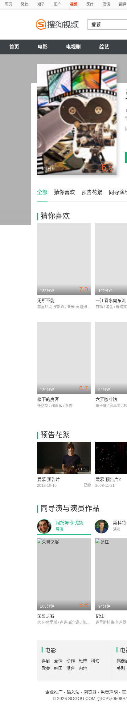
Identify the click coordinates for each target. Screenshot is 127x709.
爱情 (58, 660)
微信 (24, 4)
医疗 (90, 4)
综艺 (104, 46)
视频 (73, 4)
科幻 (95, 660)
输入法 (73, 692)
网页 (8, 4)
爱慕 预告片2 (108, 479)
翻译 (122, 4)
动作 (70, 660)
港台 (70, 668)
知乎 (41, 4)
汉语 (106, 4)
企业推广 (54, 692)
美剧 (121, 668)
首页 (14, 46)
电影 (42, 46)
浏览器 (90, 692)
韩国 (58, 668)
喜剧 (46, 660)
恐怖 (83, 660)
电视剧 (73, 46)
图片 (57, 4)
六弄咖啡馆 (106, 399)
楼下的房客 (48, 399)
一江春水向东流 (111, 300)
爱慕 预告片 (48, 479)
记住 (100, 615)
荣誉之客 (46, 615)
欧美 (46, 668)
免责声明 (109, 692)
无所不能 (46, 300)
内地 (83, 668)
